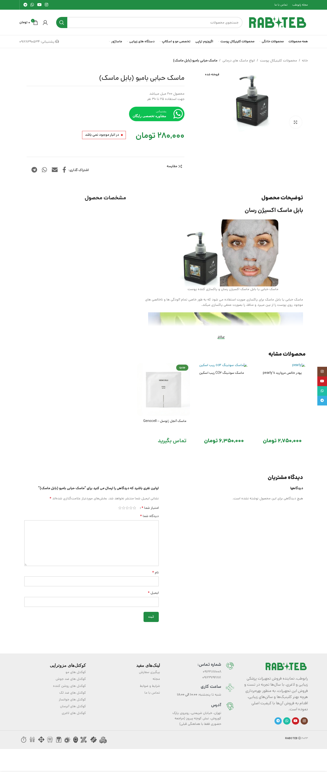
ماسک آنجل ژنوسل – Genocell (164, 421)
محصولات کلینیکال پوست (278, 60)
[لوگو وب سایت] (277, 22)
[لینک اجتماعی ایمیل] (54, 170)
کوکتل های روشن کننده (69, 685)
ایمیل (153, 592)
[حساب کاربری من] (45, 22)
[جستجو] (61, 22)
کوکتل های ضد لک (72, 692)
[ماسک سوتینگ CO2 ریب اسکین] (221, 365)
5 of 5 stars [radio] (120, 508)
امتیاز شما (150, 508)
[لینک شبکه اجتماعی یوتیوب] (39, 5)
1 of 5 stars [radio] (134, 508)
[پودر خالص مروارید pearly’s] (278, 365)
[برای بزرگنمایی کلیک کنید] (295, 122)
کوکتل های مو (76, 672)
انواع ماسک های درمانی (238, 60)
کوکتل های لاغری (74, 713)
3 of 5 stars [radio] (127, 508)
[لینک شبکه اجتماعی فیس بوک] (64, 170)
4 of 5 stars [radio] (123, 508)
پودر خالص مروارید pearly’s (282, 372)
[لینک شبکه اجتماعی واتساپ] (32, 5)
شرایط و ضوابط (150, 685)
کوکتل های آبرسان (73, 706)
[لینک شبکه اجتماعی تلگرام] (25, 5)
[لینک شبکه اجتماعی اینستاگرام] (46, 5)
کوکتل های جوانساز (72, 699)
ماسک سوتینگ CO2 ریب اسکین (221, 372)
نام (155, 572)
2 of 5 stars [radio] (131, 508)
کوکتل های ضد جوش (71, 678)
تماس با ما (152, 692)
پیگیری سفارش (149, 672)
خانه (305, 60)
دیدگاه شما (149, 516)
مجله (156, 678)
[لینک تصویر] (286, 666)
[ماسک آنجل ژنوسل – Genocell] (163, 389)
